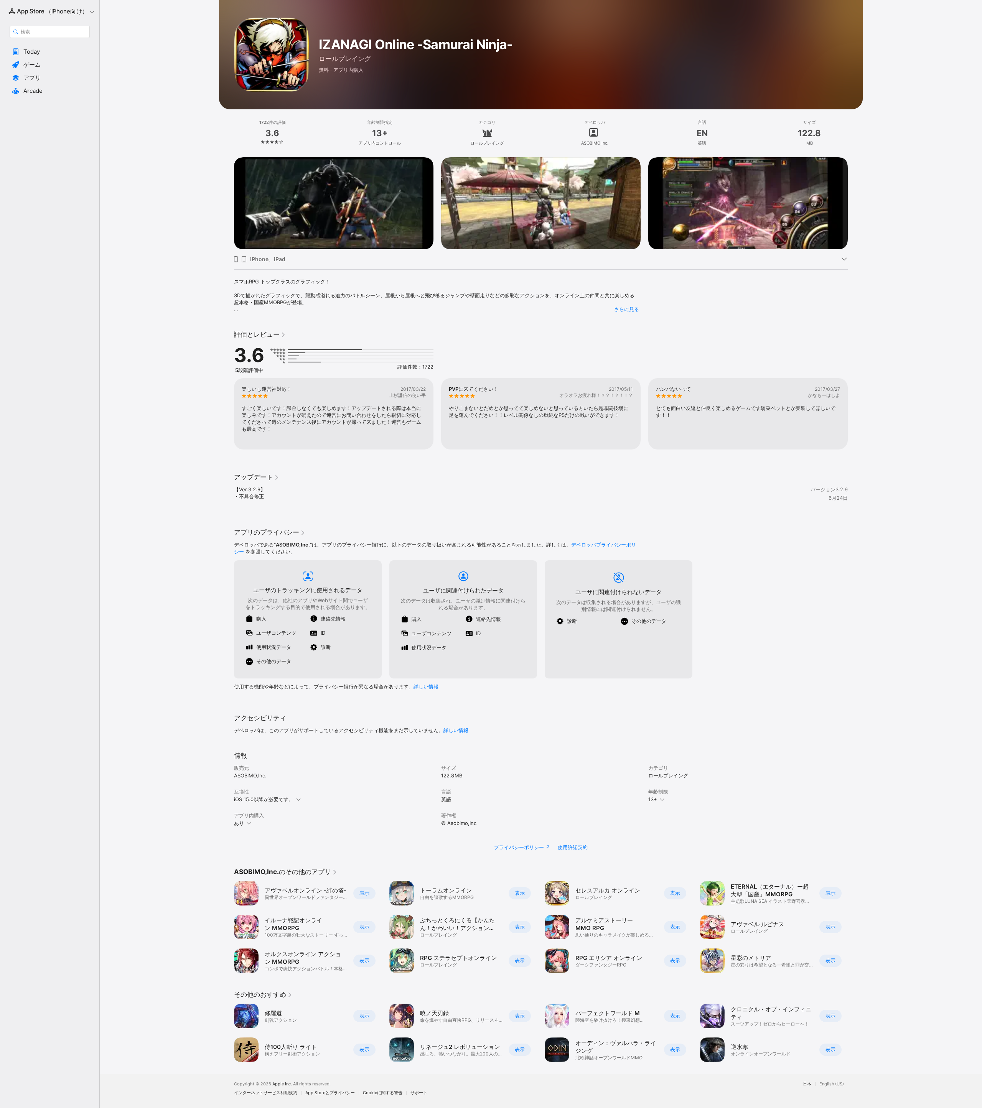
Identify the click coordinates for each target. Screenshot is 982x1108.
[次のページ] (855, 203)
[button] (49, 52)
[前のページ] (226, 203)
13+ (652, 799)
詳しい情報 (426, 686)
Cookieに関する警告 (382, 1093)
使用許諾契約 (573, 847)
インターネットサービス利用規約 (265, 1093)
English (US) (831, 1084)
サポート (418, 1093)
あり (239, 823)
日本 (807, 1084)
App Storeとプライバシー (330, 1093)
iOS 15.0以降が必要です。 (263, 799)
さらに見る (626, 309)
